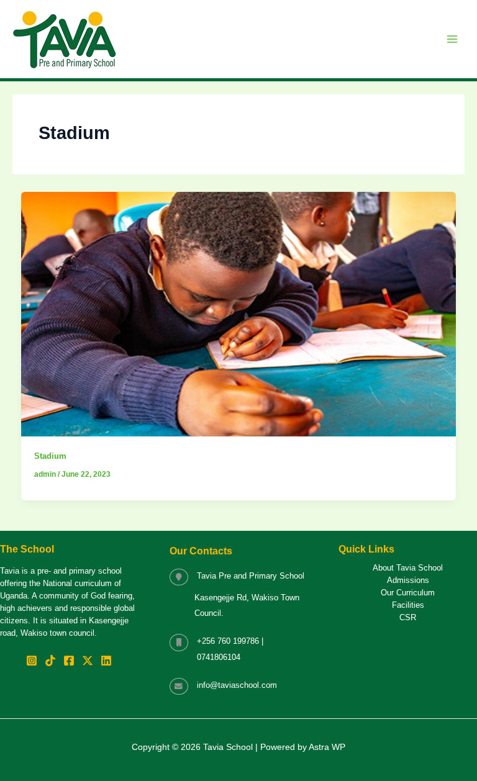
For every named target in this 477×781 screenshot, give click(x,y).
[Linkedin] (106, 660)
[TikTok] (50, 660)
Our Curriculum (408, 593)
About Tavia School (408, 568)
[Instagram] (31, 660)
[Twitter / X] (87, 660)
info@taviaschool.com (237, 685)
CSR (407, 617)
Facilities (408, 605)
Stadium (50, 456)
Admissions (408, 580)
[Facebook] (69, 660)
